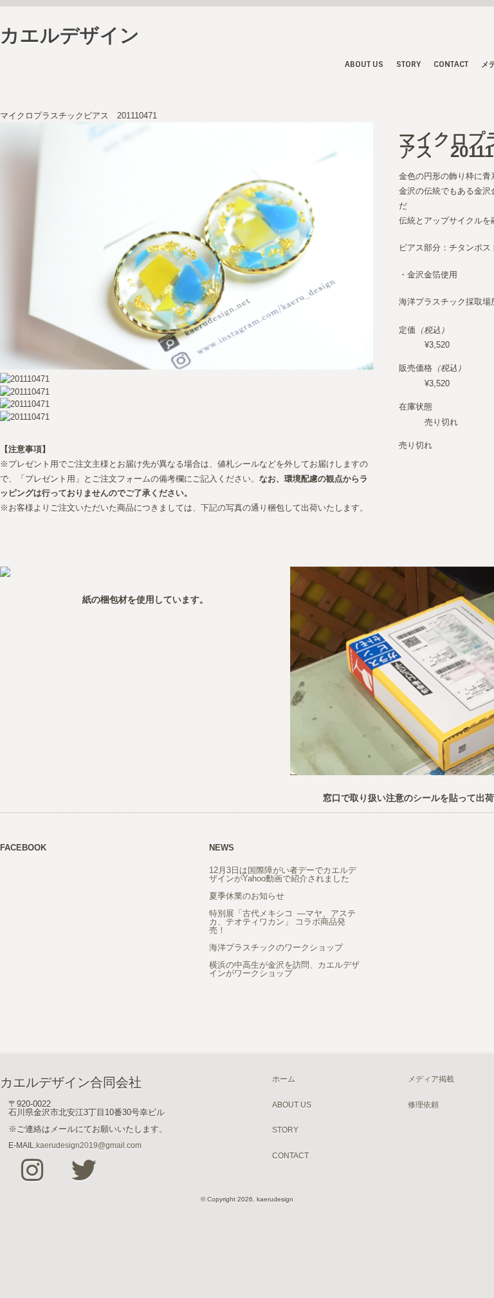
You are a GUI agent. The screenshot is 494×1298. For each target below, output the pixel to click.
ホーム (283, 1079)
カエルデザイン (70, 35)
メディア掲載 (431, 1079)
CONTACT (451, 64)
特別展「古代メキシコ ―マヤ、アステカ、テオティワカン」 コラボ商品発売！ (282, 921)
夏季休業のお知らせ (246, 896)
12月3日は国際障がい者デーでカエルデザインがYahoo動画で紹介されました (282, 874)
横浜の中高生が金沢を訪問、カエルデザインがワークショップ (284, 969)
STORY (408, 64)
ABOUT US (364, 64)
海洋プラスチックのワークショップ (276, 947)
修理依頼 (423, 1104)
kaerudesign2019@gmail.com (89, 1145)
